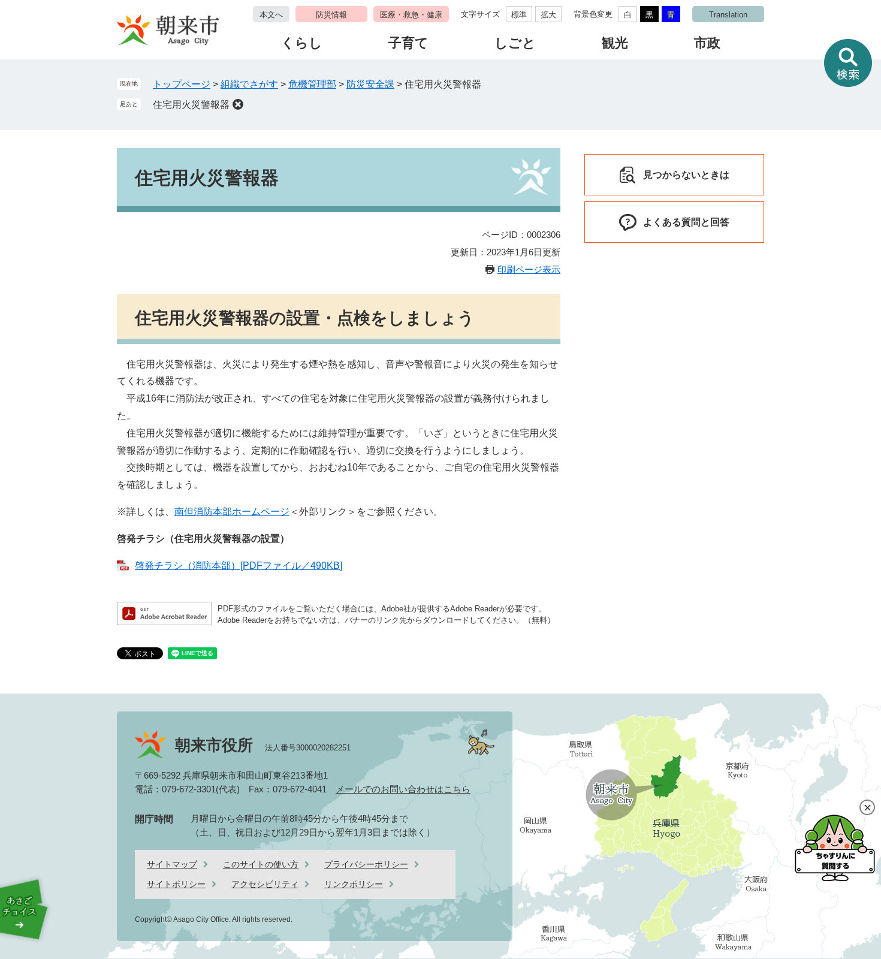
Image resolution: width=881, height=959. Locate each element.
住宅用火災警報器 (191, 104)
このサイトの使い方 (260, 864)
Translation (728, 14)
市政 (707, 42)
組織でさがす (249, 84)
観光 (615, 42)
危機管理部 (312, 84)
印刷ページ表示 (528, 269)
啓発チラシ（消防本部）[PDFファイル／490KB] (238, 565)
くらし (301, 42)
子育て (408, 42)
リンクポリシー (353, 884)
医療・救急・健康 (411, 14)
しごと (515, 42)
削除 (238, 104)
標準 (519, 14)
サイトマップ (172, 864)
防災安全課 (370, 84)
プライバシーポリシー (366, 864)
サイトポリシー (176, 884)
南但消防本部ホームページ (231, 511)
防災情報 (331, 14)
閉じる (867, 807)
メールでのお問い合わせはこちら (403, 789)
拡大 (548, 14)
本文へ (271, 14)
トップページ (181, 84)
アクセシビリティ (264, 884)
